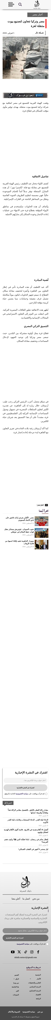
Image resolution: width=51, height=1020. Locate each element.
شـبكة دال (39, 33)
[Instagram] (32, 952)
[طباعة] (12, 497)
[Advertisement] (25, 143)
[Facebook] (44, 86)
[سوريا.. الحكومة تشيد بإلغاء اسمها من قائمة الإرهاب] (41, 545)
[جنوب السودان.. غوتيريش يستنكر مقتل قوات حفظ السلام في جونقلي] (41, 533)
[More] (10, 86)
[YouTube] (13, 952)
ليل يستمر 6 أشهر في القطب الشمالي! (33, 849)
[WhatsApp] (18, 86)
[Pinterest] (27, 86)
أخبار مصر (37, 14)
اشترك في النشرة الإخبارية (25, 788)
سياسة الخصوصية (21, 794)
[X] (36, 86)
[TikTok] (25, 952)
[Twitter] (19, 952)
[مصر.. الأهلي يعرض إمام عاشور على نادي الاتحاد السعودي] (41, 521)
